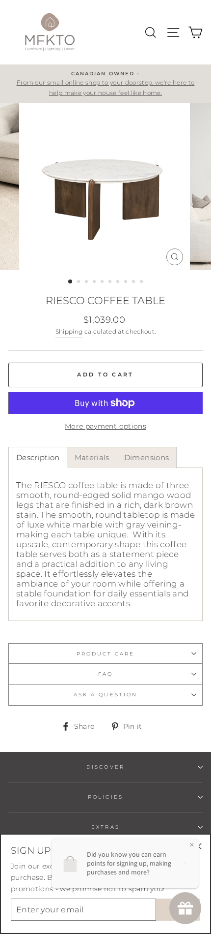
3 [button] (87, 282)
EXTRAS (105, 827)
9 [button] (134, 282)
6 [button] (110, 282)
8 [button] (126, 282)
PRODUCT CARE (106, 654)
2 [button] (79, 282)
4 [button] (95, 282)
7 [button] (118, 282)
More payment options (105, 426)
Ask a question (105, 694)
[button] (37, 457)
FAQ (105, 674)
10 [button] (142, 282)
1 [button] (70, 282)
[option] (105, 83)
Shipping (69, 331)
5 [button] (103, 282)
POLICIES (105, 797)
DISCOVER (105, 767)
